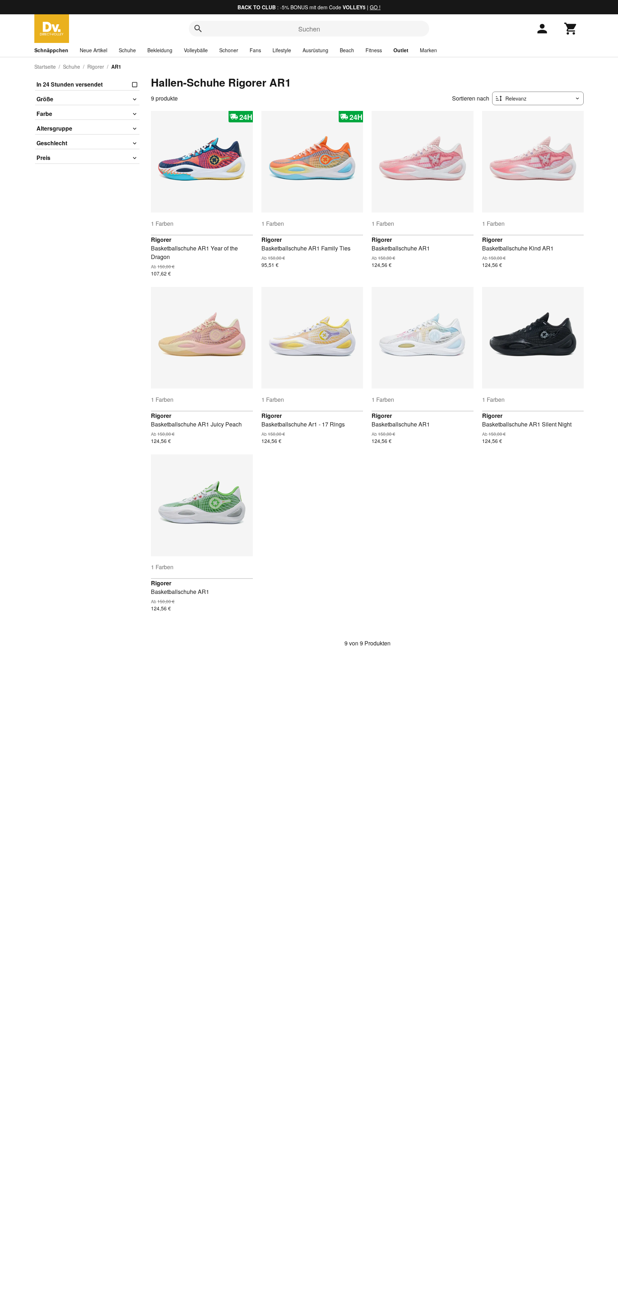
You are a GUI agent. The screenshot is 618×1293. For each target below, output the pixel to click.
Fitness (374, 50)
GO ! (375, 7)
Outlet (400, 50)
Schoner (228, 50)
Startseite (45, 66)
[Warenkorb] (571, 28)
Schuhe (127, 50)
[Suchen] (198, 28)
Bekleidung (159, 50)
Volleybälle (196, 50)
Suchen (309, 28)
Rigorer (95, 66)
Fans (255, 50)
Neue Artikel (93, 50)
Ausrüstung (315, 50)
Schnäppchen (51, 50)
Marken (428, 50)
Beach (347, 50)
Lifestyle (282, 50)
